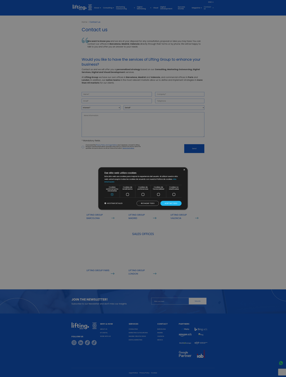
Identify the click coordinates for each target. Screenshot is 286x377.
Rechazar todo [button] (148, 203)
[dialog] (143, 188)
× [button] (184, 170)
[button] (113, 203)
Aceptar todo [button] (171, 203)
